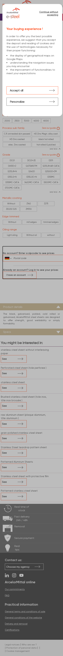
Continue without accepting (48, 13)
